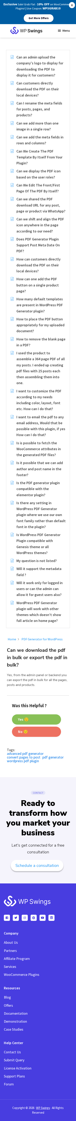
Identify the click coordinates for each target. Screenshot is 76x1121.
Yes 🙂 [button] (23, 719)
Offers (8, 1005)
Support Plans (14, 1076)
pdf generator (53, 757)
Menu (66, 30)
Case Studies (13, 1029)
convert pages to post (23, 757)
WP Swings (43, 1108)
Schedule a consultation (37, 865)
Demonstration (15, 1021)
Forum (9, 1084)
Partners (10, 950)
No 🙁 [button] (23, 731)
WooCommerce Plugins (21, 974)
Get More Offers (39, 18)
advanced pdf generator (25, 753)
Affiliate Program (17, 958)
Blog (7, 997)
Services (10, 966)
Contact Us (12, 1052)
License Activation (17, 1068)
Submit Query (14, 1060)
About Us (11, 942)
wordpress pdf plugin (23, 761)
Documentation (16, 1013)
